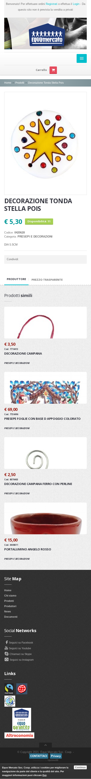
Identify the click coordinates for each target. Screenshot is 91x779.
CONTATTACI (38, 756)
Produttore (16, 279)
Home (7, 82)
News (7, 611)
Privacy (56, 756)
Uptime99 (53, 760)
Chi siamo (10, 595)
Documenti (10, 616)
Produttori (10, 606)
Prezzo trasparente (47, 280)
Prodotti (19, 82)
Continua (80, 767)
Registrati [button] (51, 4)
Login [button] (76, 4)
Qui (44, 775)
